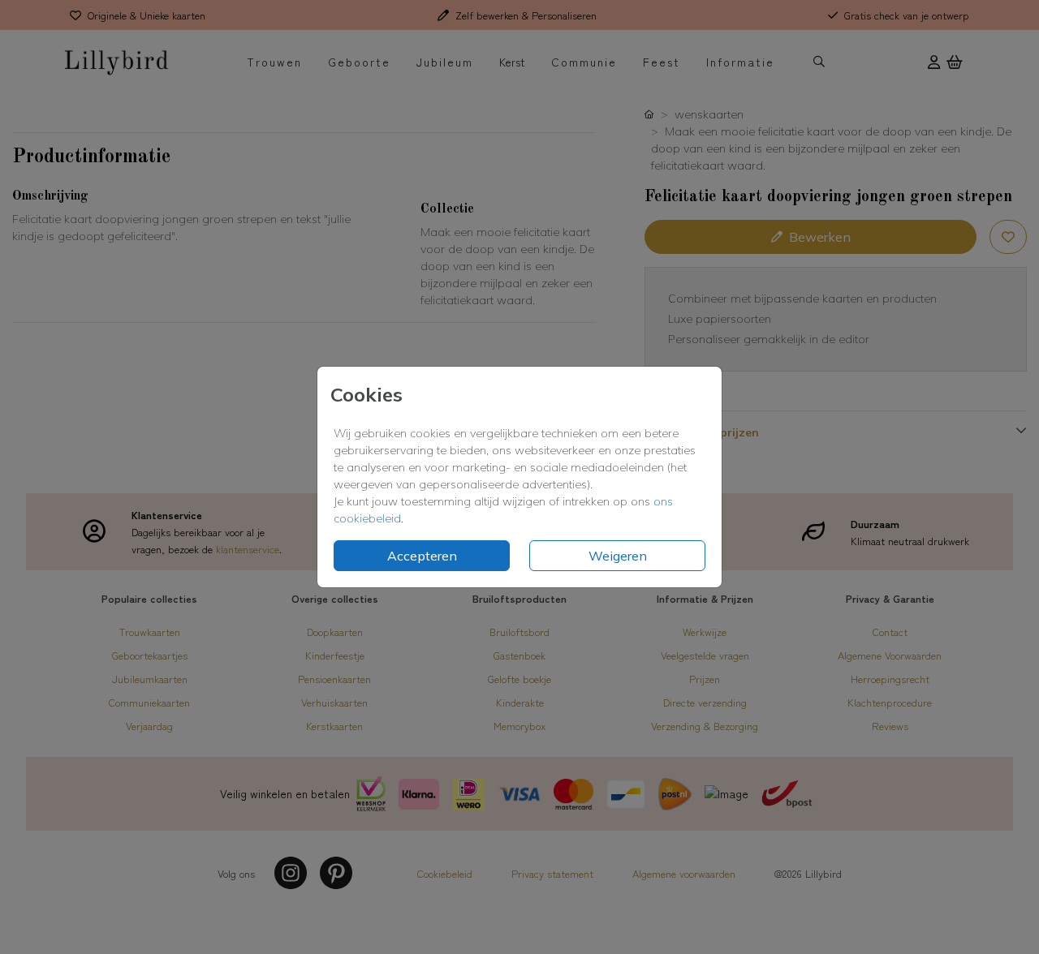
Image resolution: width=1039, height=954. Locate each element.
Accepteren (422, 556)
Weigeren (617, 556)
